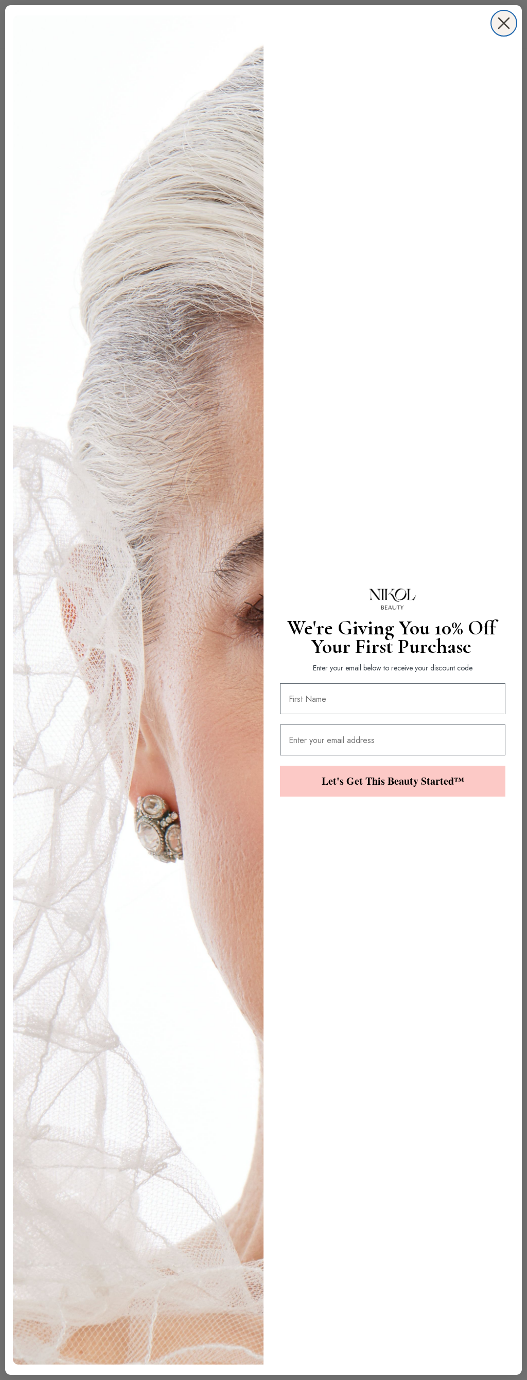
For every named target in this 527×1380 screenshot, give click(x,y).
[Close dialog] (504, 23)
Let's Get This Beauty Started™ (393, 780)
